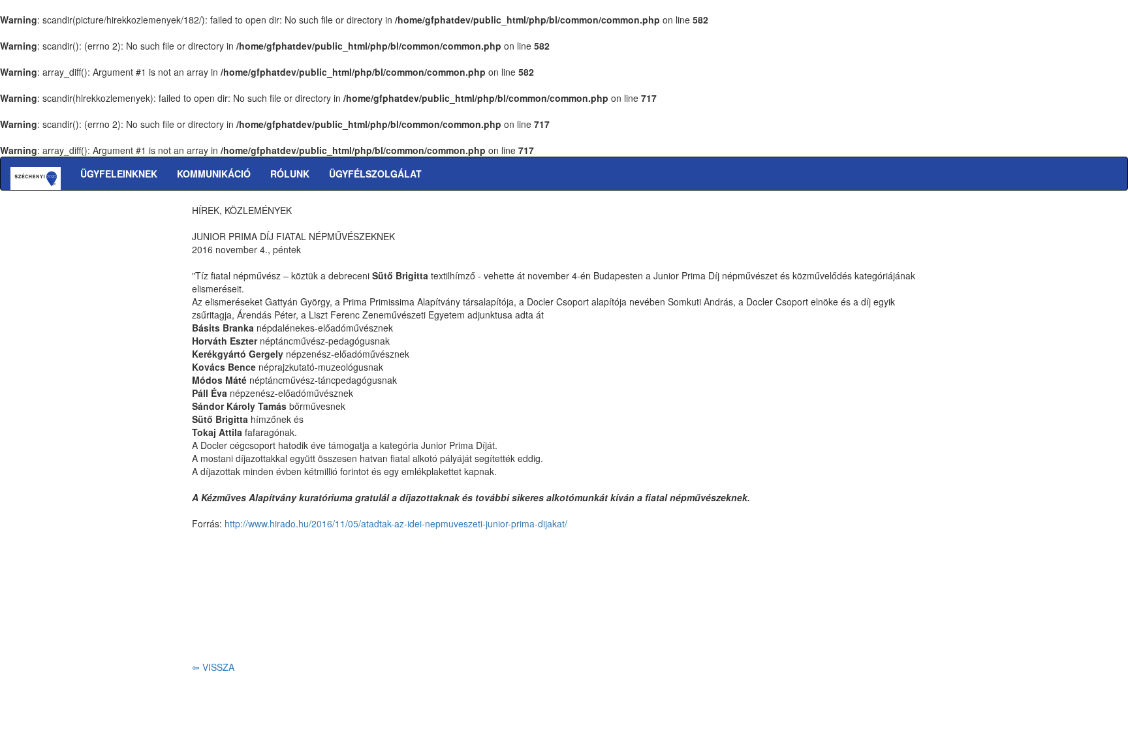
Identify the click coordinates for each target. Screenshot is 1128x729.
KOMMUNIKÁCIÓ (214, 173)
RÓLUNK (289, 173)
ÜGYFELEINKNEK (118, 173)
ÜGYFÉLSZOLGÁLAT (375, 173)
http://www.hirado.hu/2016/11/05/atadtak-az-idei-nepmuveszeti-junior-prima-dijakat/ (396, 523)
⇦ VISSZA (213, 667)
